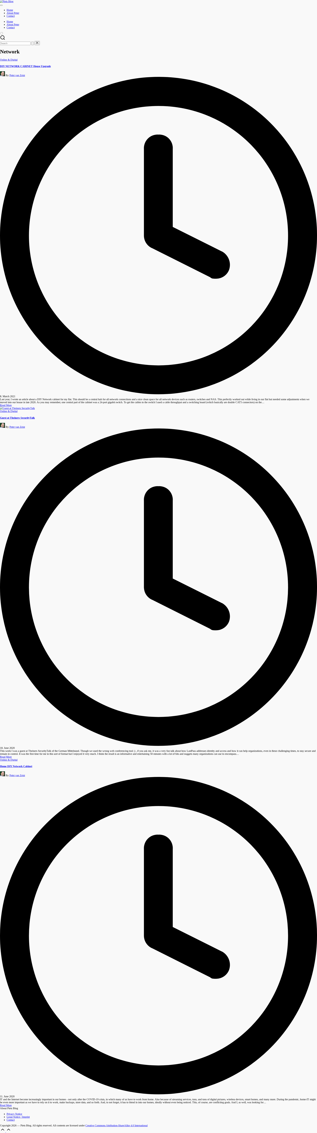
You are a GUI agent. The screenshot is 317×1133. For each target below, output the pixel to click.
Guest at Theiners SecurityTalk (17, 417)
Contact (11, 1119)
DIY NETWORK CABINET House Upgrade (25, 66)
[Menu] (1, 5)
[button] (32, 43)
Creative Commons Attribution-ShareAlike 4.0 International (116, 1125)
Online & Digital (9, 59)
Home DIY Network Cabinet (16, 766)
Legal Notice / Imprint (18, 1116)
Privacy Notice (14, 1114)
